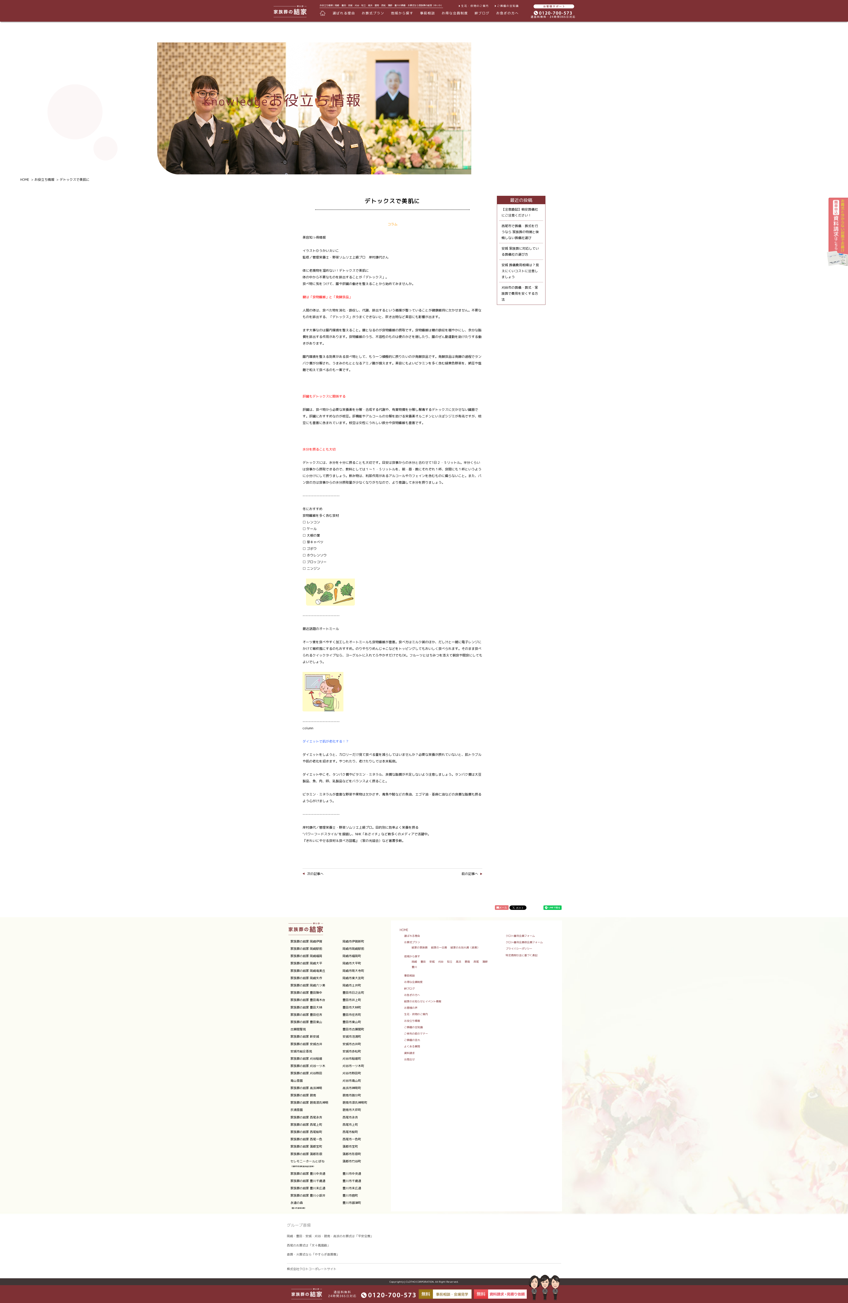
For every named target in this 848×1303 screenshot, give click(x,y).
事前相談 (427, 13)
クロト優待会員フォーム (520, 936)
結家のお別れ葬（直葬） (465, 947)
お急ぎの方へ (507, 13)
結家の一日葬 (439, 947)
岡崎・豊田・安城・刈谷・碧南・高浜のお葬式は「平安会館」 (330, 1236)
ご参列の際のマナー (416, 1033)
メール (503, 907)
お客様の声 (410, 1008)
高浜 (458, 962)
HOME (404, 930)
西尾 (476, 962)
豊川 (414, 967)
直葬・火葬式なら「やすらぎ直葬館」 (313, 1254)
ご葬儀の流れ (412, 1040)
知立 (449, 962)
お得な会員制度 (455, 13)
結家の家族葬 (420, 947)
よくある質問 (412, 1046)
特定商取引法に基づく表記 (522, 955)
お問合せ (409, 1059)
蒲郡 (485, 962)
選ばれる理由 (344, 13)
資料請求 (409, 1053)
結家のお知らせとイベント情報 (422, 1001)
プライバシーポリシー (519, 948)
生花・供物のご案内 (475, 6)
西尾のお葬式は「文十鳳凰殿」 (308, 1245)
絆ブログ (482, 13)
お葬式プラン (412, 942)
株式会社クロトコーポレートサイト (311, 1269)
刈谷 (440, 962)
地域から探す (412, 956)
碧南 (467, 962)
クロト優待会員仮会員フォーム (524, 942)
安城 (432, 962)
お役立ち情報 (412, 1021)
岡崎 (414, 962)
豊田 (423, 962)
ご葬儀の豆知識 (508, 6)
